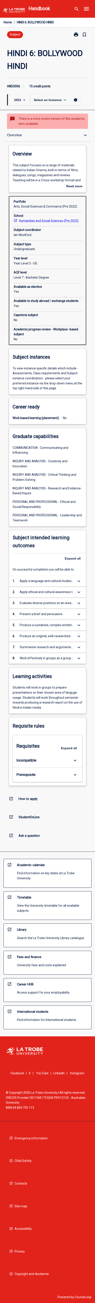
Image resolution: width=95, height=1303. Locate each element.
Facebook (17, 1073)
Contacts (21, 1183)
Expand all (73, 558)
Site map (21, 1206)
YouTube (42, 1073)
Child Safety (23, 1161)
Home (8, 22)
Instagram (77, 1073)
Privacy (20, 1251)
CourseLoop (83, 1297)
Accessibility (23, 1228)
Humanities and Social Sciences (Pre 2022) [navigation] (49, 221)
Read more (74, 186)
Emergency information (31, 1138)
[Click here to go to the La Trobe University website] (14, 11)
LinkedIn (59, 1073)
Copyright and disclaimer (32, 1274)
